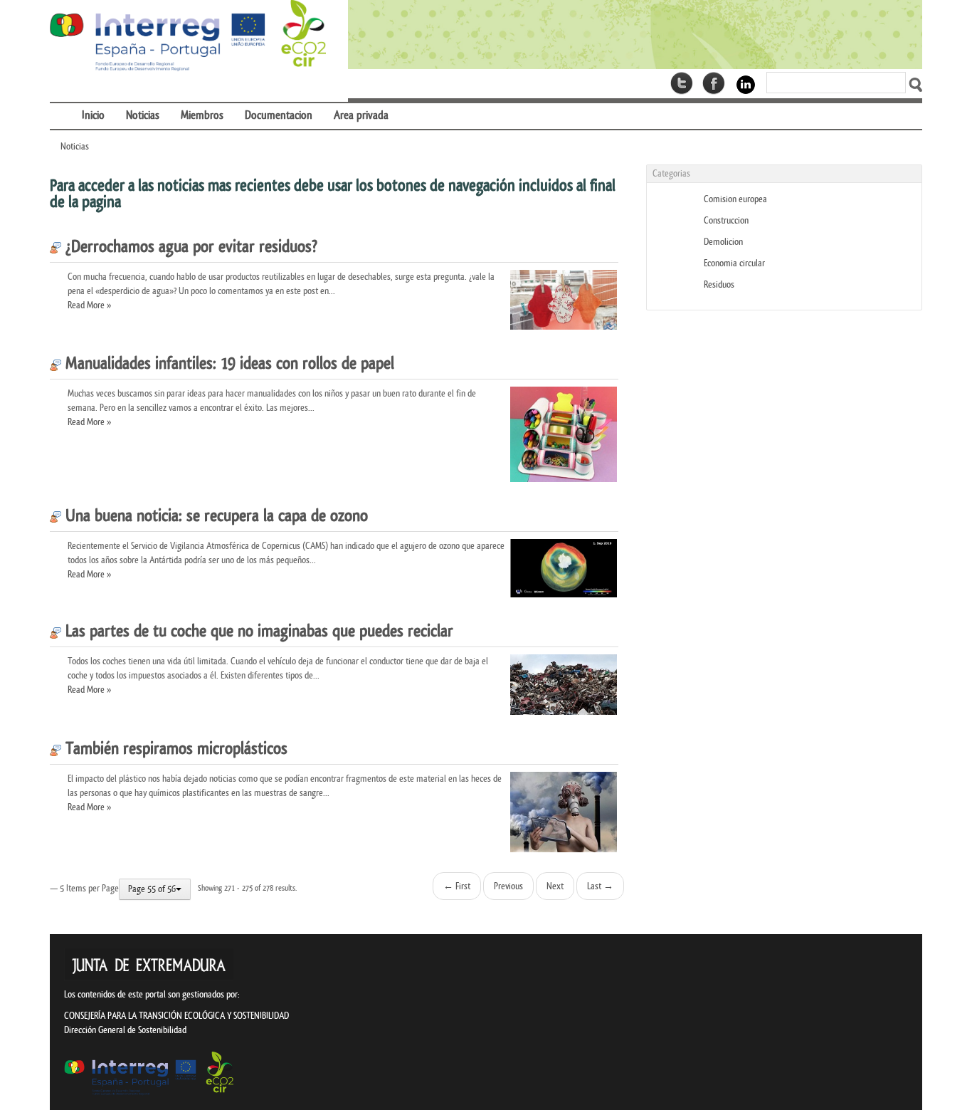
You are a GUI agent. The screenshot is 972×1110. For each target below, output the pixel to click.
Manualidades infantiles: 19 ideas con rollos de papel (227, 364)
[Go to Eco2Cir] (635, 34)
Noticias (74, 146)
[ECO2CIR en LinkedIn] (745, 84)
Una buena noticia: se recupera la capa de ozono (214, 516)
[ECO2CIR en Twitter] (681, 83)
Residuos (719, 284)
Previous (508, 886)
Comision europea (735, 199)
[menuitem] (60, 106)
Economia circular (734, 263)
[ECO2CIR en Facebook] (713, 83)
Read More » (89, 305)
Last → (600, 886)
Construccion (726, 220)
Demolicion (723, 241)
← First (456, 886)
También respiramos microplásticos (174, 749)
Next (555, 886)
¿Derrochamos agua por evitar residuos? (189, 247)
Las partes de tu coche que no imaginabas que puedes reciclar (257, 631)
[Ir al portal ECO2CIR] (188, 36)
